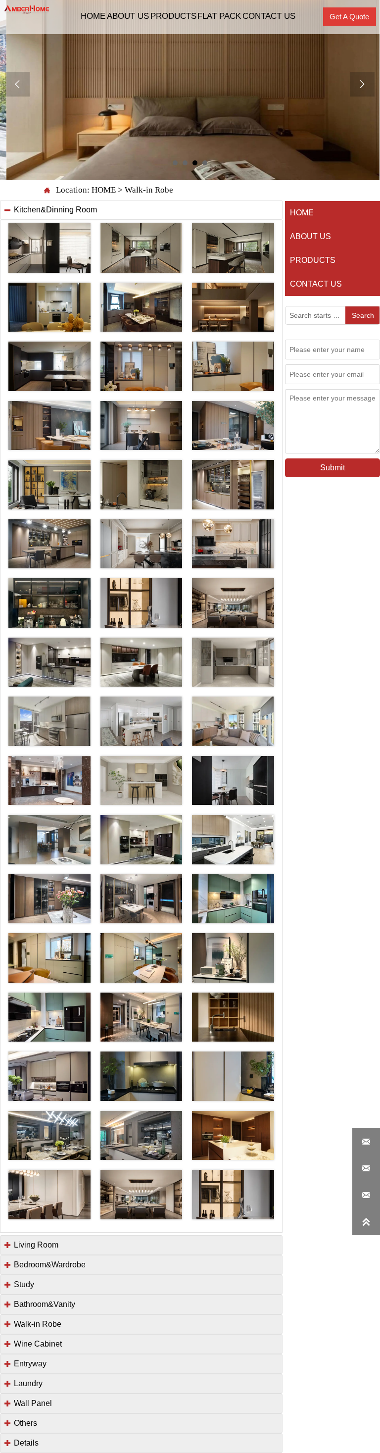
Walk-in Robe (149, 190)
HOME (104, 190)
